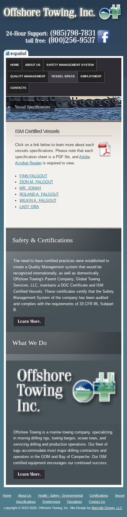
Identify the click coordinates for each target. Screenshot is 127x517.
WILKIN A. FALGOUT (37, 200)
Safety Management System (70, 64)
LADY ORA (29, 206)
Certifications (98, 495)
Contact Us (97, 501)
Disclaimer (74, 501)
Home (14, 64)
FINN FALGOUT (33, 176)
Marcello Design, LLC (107, 508)
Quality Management (27, 76)
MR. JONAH (30, 188)
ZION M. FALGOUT (36, 182)
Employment (91, 76)
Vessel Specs (63, 76)
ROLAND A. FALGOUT (39, 194)
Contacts (18, 87)
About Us (32, 64)
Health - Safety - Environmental (60, 495)
